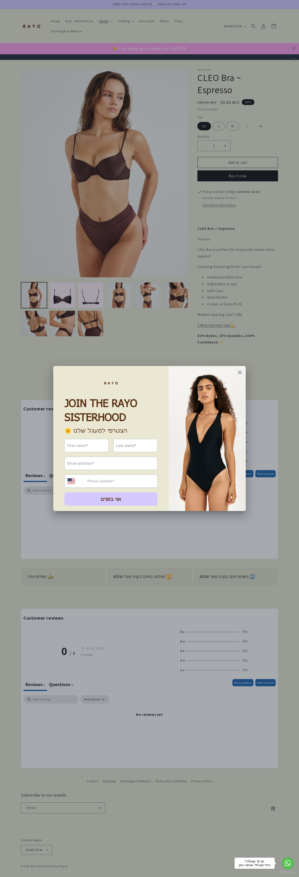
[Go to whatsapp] (288, 863)
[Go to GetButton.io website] (287, 872)
